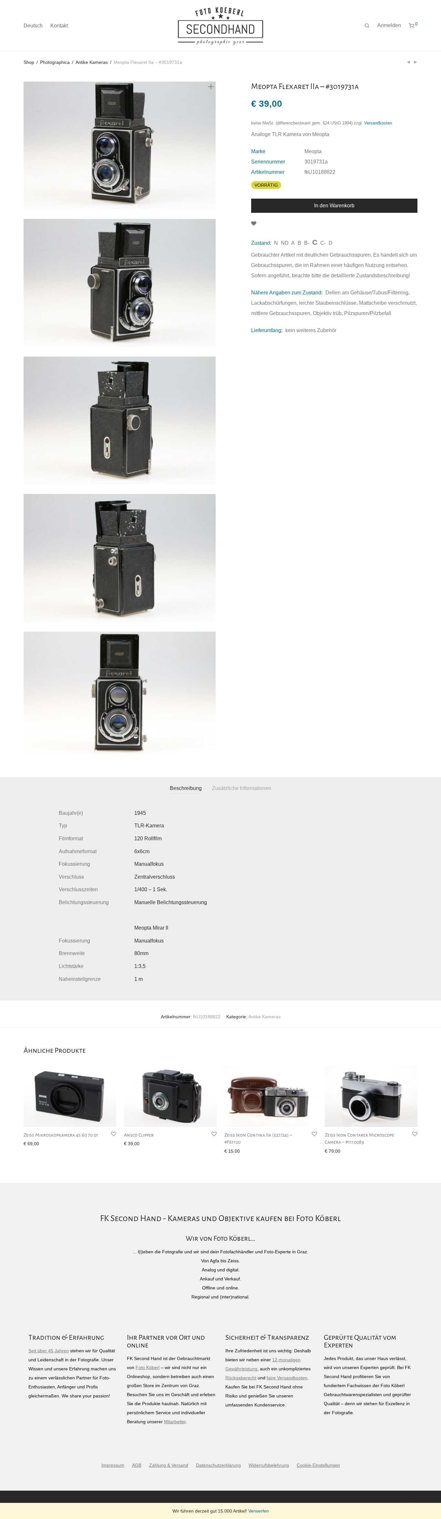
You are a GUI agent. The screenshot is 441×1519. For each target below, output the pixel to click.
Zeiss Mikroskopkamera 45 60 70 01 (61, 1135)
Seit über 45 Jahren (48, 1350)
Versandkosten (378, 123)
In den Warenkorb (334, 205)
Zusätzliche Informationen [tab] (241, 788)
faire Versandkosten (287, 1377)
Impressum (112, 1465)
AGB (136, 1465)
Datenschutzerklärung (218, 1465)
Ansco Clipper (139, 1135)
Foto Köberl (147, 1367)
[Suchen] (367, 26)
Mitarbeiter (175, 1421)
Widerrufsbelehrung (269, 1465)
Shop (29, 62)
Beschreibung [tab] (186, 788)
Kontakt (59, 25)
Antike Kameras (92, 62)
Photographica (55, 62)
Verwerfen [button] (258, 1511)
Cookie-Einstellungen (318, 1465)
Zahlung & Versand (168, 1465)
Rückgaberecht (240, 1377)
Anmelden (389, 25)
